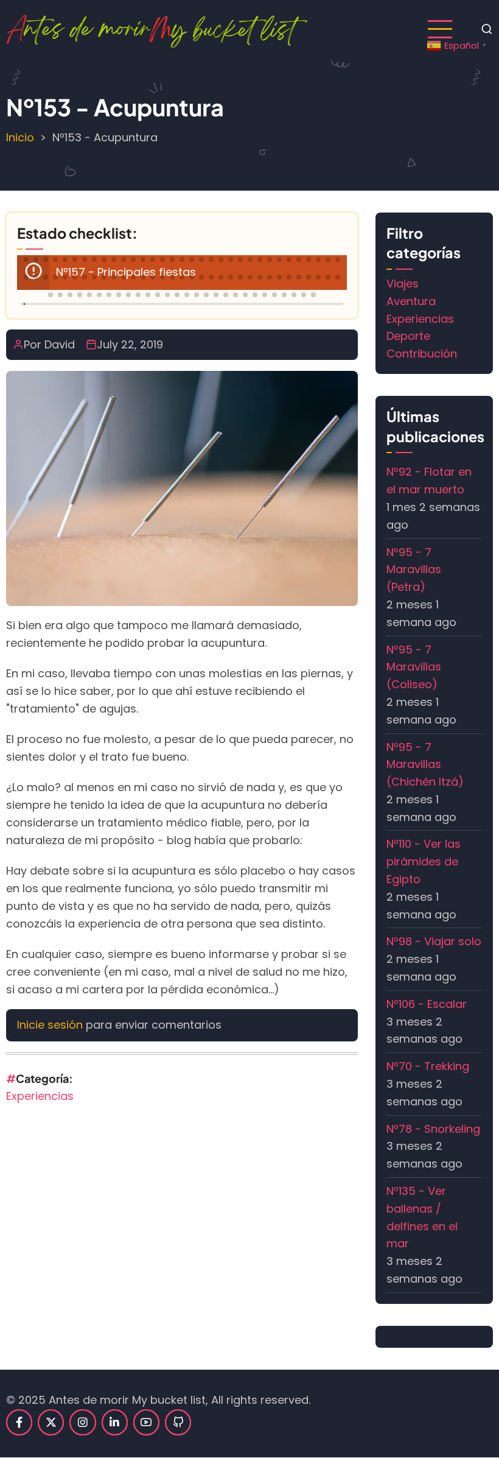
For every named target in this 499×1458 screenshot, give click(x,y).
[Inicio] (156, 28)
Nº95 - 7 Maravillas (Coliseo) (413, 667)
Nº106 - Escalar (426, 1004)
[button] (26, 259)
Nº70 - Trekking (427, 1066)
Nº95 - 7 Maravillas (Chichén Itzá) (425, 764)
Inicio (20, 137)
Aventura (411, 301)
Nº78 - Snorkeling (433, 1128)
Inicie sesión (50, 1024)
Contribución (421, 353)
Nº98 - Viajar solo (433, 941)
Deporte (408, 335)
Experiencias (40, 1096)
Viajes (402, 283)
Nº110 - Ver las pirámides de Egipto (423, 861)
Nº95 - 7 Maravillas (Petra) (413, 569)
